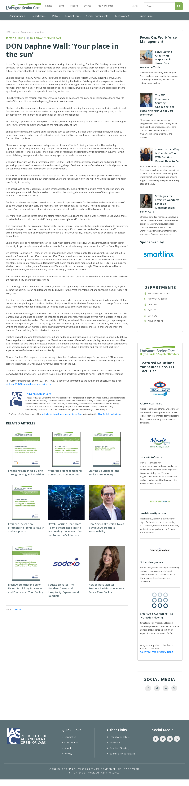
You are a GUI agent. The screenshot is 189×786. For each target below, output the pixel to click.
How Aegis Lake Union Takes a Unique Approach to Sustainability (106, 527)
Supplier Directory (120, 748)
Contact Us (70, 736)
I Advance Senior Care (47, 38)
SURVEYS (152, 315)
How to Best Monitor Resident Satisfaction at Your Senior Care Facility (106, 588)
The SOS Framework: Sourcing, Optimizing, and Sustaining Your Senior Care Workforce (157, 104)
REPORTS (153, 304)
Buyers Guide (146, 16)
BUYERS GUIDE (155, 321)
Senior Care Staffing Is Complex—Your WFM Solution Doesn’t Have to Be (167, 155)
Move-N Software (151, 457)
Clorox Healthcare (151, 403)
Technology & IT (123, 16)
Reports (74, 5)
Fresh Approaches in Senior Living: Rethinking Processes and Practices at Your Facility (25, 588)
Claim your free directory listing (156, 651)
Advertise (115, 742)
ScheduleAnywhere (151, 562)
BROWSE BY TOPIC (157, 299)
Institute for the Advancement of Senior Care (62, 414)
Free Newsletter (105, 5)
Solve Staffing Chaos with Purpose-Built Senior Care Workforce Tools (156, 59)
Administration (17, 16)
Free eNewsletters (120, 736)
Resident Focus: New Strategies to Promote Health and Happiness (26, 527)
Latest (48, 5)
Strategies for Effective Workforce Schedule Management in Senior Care (159, 203)
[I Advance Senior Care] (23, 7)
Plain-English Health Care (109, 414)
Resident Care (72, 16)
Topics (60, 5)
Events (87, 5)
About (67, 748)
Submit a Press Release (122, 753)
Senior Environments (97, 16)
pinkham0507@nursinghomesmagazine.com (29, 384)
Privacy (68, 753)
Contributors (71, 742)
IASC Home (11, 32)
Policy (55, 16)
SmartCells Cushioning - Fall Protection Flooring (157, 615)
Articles (40, 32)
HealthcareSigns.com (153, 513)
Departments (39, 16)
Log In (135, 6)
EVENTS (152, 310)
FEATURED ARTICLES (159, 293)
